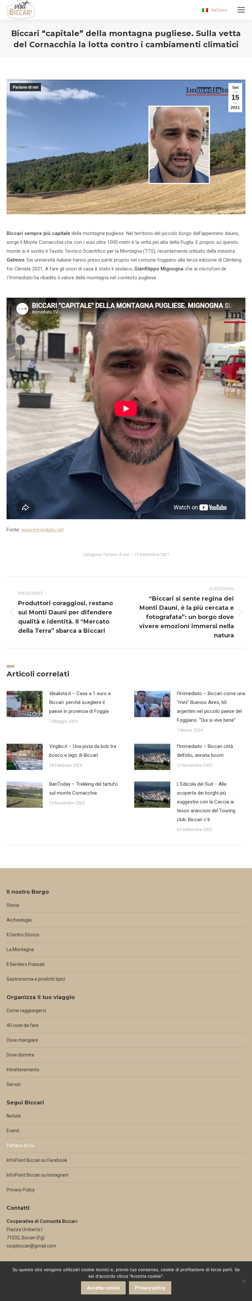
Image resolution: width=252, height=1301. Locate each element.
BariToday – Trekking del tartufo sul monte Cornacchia (83, 788)
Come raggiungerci (26, 1010)
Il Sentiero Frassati (26, 964)
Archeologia (19, 920)
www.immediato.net (42, 530)
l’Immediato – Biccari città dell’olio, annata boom (205, 750)
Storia (13, 905)
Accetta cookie (103, 1287)
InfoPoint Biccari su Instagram (38, 1175)
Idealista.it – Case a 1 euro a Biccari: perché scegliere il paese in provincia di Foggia (80, 702)
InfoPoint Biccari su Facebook (37, 1160)
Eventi (13, 1130)
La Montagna (20, 949)
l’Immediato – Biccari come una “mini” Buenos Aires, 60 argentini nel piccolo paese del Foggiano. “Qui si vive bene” (211, 707)
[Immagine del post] (25, 704)
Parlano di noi (25, 87)
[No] (244, 1281)
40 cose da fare (23, 1025)
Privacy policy (150, 1287)
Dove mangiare (22, 1040)
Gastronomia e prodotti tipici (36, 979)
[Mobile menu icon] (241, 10)
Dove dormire (20, 1054)
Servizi (14, 1084)
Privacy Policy (21, 1189)
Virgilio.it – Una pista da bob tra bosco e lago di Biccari (82, 750)
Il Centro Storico (23, 934)
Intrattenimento (23, 1069)
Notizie (14, 1116)
